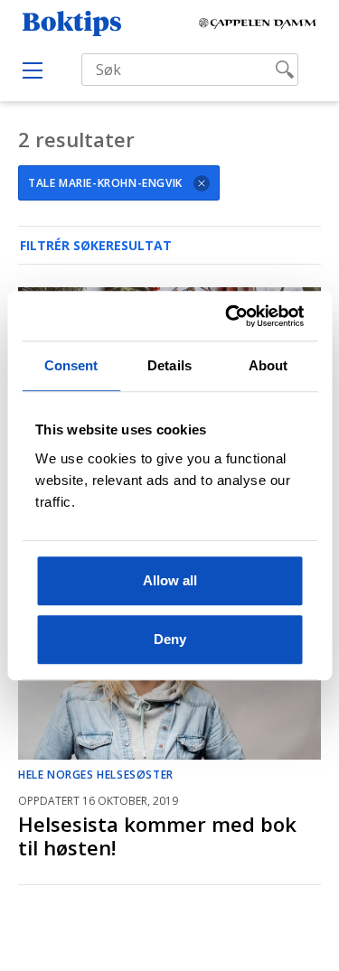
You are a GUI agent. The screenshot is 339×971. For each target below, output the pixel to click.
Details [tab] (169, 365)
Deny (170, 639)
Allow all (170, 580)
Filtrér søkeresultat (96, 245)
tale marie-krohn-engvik (105, 183)
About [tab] (268, 365)
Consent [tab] (71, 365)
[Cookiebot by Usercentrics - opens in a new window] (231, 316)
